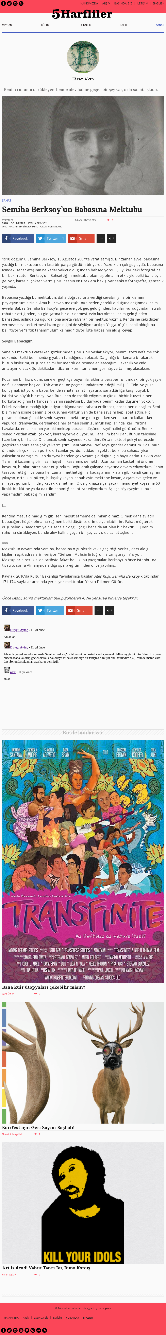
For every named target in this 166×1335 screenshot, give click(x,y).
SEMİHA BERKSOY (37, 223)
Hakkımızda (89, 3)
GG (12, 223)
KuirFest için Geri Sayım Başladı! (38, 1127)
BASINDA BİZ (123, 3)
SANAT (160, 25)
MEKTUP (21, 223)
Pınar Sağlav (9, 1274)
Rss (21, 3)
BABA (5, 223)
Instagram (15, 3)
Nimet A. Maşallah (12, 1134)
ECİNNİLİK (85, 25)
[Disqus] (83, 673)
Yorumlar (72, 1317)
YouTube (21, 1330)
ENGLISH (158, 3)
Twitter (9, 3)
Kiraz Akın (83, 78)
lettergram (105, 1308)
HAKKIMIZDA (11, 1317)
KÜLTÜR (45, 25)
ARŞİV (106, 3)
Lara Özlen (8, 994)
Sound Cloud (38, 1330)
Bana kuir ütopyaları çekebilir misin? (43, 987)
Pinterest (32, 1330)
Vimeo (26, 1330)
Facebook (3, 3)
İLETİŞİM (142, 3)
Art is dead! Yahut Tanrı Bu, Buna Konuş (46, 1268)
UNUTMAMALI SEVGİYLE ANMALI (20, 226)
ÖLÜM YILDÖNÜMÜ (51, 226)
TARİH (123, 25)
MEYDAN (7, 25)
